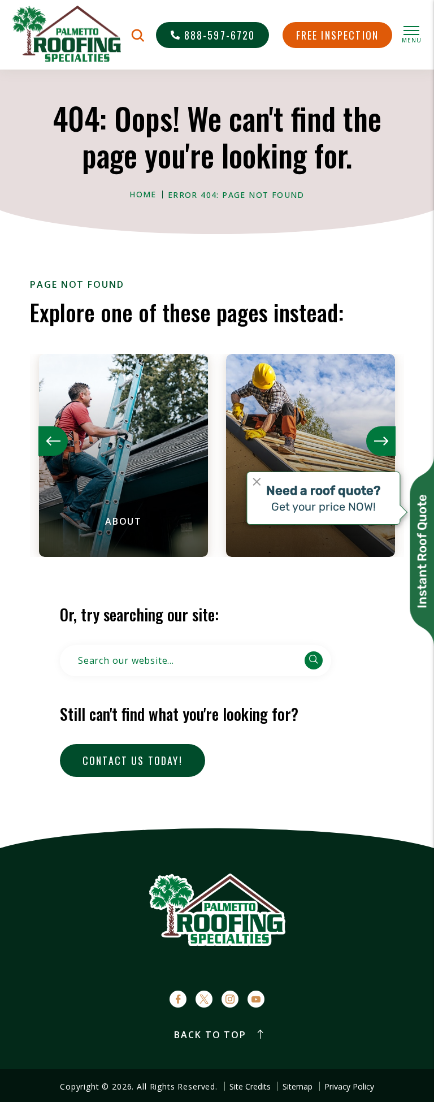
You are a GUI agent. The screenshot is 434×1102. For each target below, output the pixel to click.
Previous (53, 441)
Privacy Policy (349, 1087)
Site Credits (250, 1087)
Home (143, 194)
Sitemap (298, 1087)
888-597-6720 (219, 35)
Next (381, 441)
